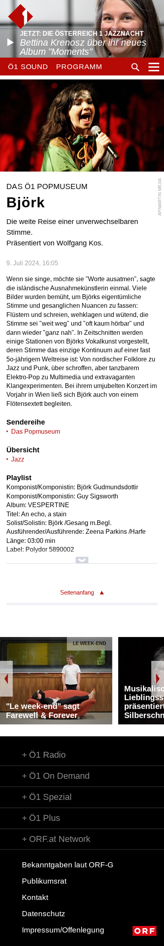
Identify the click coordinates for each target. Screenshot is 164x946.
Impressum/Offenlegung (63, 930)
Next (157, 679)
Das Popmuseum (35, 431)
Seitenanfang (77, 592)
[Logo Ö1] (20, 16)
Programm (79, 67)
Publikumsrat (44, 881)
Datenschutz (43, 913)
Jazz (17, 459)
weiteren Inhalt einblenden (81, 556)
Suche (135, 67)
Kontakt (35, 897)
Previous (6, 679)
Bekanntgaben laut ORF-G (67, 865)
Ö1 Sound (28, 67)
